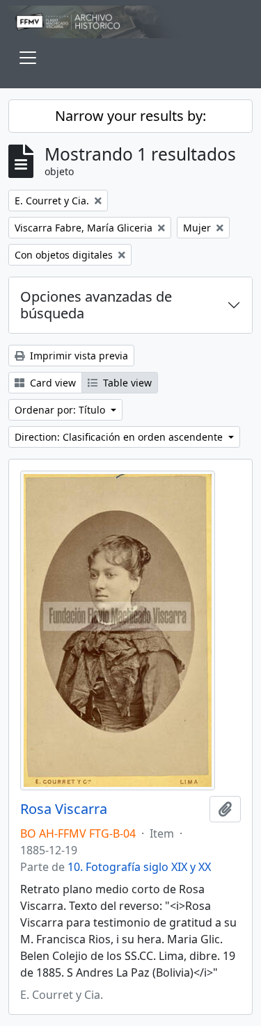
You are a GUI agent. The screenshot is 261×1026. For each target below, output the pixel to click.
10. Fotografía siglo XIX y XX (139, 866)
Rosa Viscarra (63, 809)
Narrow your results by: (130, 115)
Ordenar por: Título (61, 409)
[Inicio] (130, 22)
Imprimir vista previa (77, 355)
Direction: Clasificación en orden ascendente (120, 436)
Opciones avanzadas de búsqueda (96, 305)
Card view (51, 382)
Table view (126, 382)
